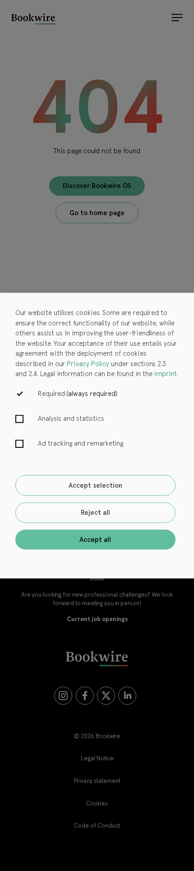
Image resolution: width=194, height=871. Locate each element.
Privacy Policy (88, 363)
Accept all (95, 539)
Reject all (95, 512)
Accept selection (95, 485)
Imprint (165, 374)
